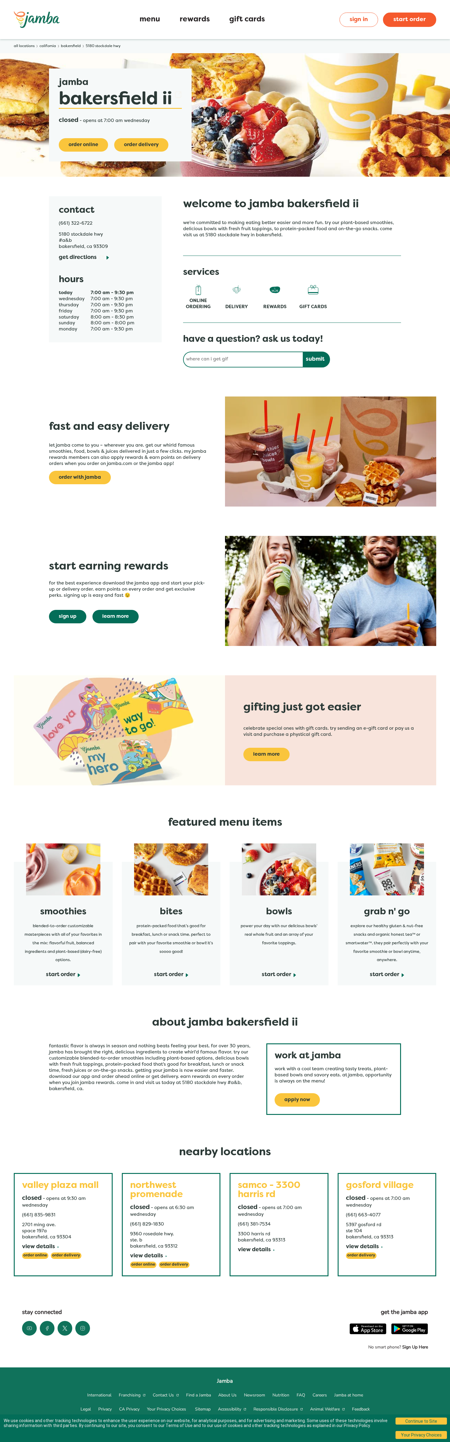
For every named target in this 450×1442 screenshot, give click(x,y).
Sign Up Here (414, 1347)
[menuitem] (99, 1395)
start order (409, 19)
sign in (359, 19)
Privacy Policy (357, 1425)
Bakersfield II (120, 99)
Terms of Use (179, 1425)
